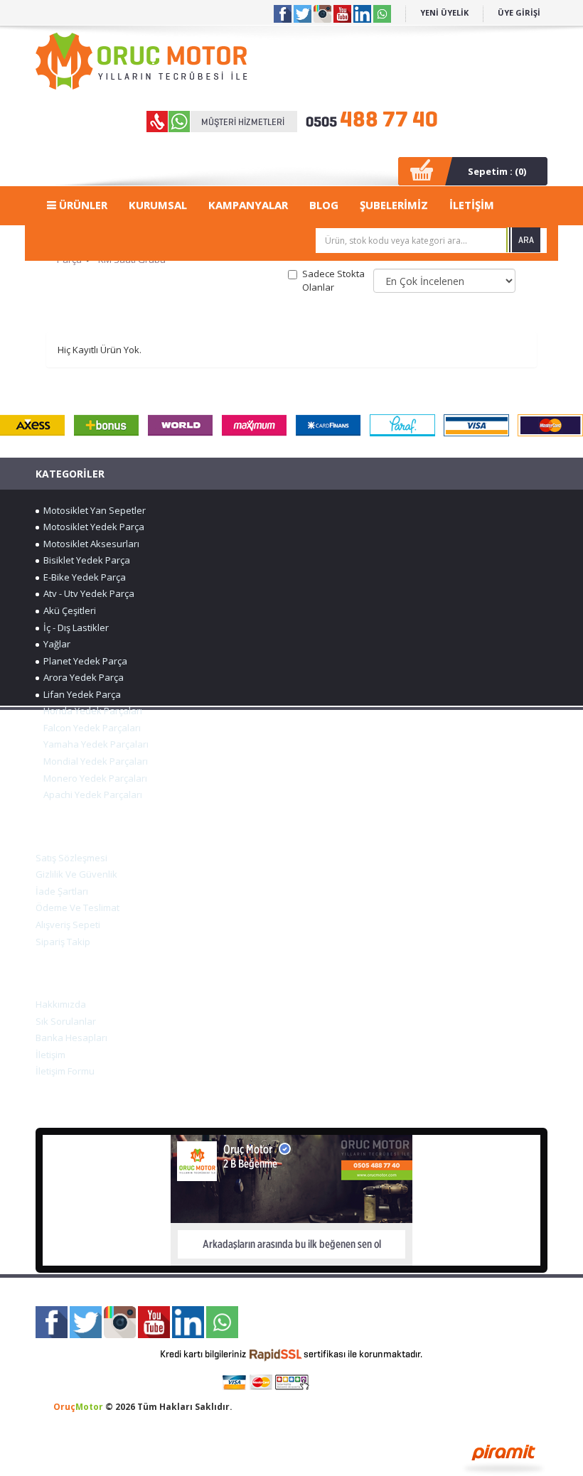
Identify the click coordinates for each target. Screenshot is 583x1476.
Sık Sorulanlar (66, 1021)
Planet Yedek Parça (83, 660)
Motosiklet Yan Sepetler (92, 510)
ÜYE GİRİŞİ (519, 12)
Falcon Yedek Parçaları (90, 727)
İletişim (50, 1054)
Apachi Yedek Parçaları (90, 794)
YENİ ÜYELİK (444, 12)
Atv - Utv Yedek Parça (86, 593)
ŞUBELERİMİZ (394, 205)
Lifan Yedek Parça (80, 694)
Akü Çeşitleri (67, 610)
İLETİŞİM (471, 205)
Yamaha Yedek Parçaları (94, 744)
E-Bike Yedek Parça (82, 577)
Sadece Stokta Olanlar (333, 280)
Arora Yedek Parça (81, 677)
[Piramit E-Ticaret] (503, 1457)
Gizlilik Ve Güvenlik (76, 874)
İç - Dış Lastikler (74, 627)
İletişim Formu (65, 1071)
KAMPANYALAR (248, 205)
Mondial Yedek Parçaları (93, 761)
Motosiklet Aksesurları (89, 543)
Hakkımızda (61, 1004)
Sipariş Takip (63, 941)
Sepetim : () (497, 171)
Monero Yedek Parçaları (93, 778)
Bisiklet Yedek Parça (84, 560)
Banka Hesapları (71, 1037)
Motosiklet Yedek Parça (91, 526)
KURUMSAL (158, 205)
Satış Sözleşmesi (71, 857)
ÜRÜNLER (81, 205)
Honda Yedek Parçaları (90, 710)
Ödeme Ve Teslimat (77, 907)
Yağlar (54, 643)
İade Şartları (62, 891)
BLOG (323, 205)
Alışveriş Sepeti (68, 924)
